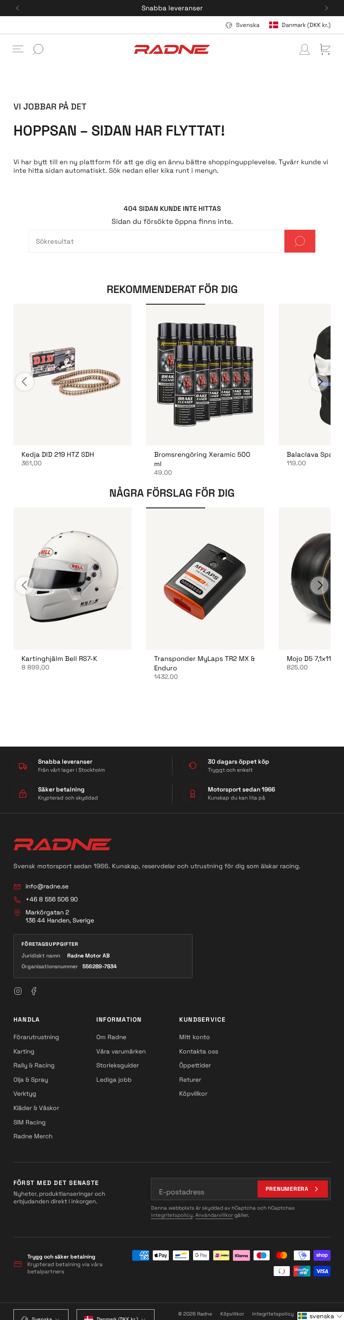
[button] (320, 1316)
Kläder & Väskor (36, 1108)
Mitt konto (194, 1037)
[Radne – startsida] (62, 844)
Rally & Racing (34, 1065)
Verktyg (24, 1093)
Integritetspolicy (273, 1314)
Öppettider (195, 1065)
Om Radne (111, 1037)
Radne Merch (32, 1136)
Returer (190, 1079)
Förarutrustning (36, 1037)
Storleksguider (117, 1065)
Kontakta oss (198, 1051)
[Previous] (17, 8)
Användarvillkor (214, 1215)
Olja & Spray (30, 1079)
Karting (23, 1051)
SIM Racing (29, 1122)
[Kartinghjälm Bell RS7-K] (72, 578)
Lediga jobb (114, 1079)
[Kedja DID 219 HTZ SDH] (72, 375)
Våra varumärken (121, 1051)
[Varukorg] (325, 49)
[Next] (326, 8)
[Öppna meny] (18, 49)
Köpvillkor (193, 1093)
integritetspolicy (172, 1215)
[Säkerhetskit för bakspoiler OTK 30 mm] (205, 375)
